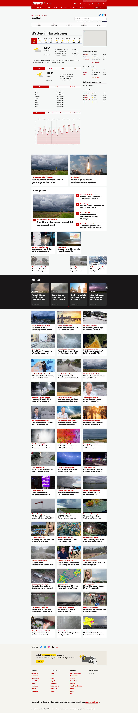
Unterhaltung (60, 8)
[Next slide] (106, 287)
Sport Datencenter (75, 673)
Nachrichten (35, 681)
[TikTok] (53, 647)
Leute (52, 676)
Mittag (50, 68)
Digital (53, 681)
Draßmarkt (85, 54)
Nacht (75, 68)
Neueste (102, 8)
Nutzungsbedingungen (76, 709)
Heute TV (53, 691)
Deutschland (35, 678)
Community (68, 8)
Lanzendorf (85, 56)
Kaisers (85, 72)
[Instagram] (49, 647)
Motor (72, 688)
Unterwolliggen (86, 97)
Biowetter (99, 25)
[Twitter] (102, 15)
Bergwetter (54, 25)
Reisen (72, 691)
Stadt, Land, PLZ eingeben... (84, 18)
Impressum (34, 709)
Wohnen (72, 683)
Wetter (36, 18)
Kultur (53, 678)
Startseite (33, 15)
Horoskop (53, 683)
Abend (62, 68)
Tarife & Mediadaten (44, 709)
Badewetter (69, 25)
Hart (84, 102)
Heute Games (55, 686)
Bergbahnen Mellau (87, 99)
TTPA (53, 709)
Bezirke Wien (84, 25)
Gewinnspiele (74, 676)
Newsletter (34, 691)
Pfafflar (85, 70)
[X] (45, 647)
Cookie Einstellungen (89, 709)
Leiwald (85, 95)
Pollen (40, 86)
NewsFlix (91, 673)
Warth (84, 74)
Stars (52, 673)
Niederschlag (51, 112)
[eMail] (105, 15)
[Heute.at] (37, 3)
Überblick (39, 25)
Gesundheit (73, 681)
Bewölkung (62, 112)
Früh (39, 68)
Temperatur (38, 112)
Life (54, 8)
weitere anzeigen (95, 62)
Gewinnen (76, 8)
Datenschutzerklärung (62, 709)
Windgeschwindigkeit (74, 112)
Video (97, 8)
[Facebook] (100, 15)
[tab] (68, 306)
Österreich (35, 8)
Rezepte (72, 678)
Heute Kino (54, 688)
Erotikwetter (72, 86)
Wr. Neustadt (86, 59)
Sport (42, 8)
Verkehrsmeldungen (76, 686)
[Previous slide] (31, 287)
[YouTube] (56, 647)
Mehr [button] (82, 8)
